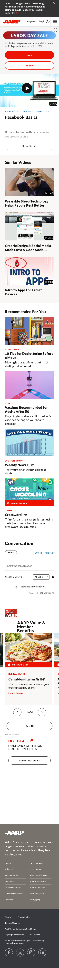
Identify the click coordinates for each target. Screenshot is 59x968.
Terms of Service (12, 923)
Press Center (35, 869)
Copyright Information (14, 934)
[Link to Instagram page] (31, 952)
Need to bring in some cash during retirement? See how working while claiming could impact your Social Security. (25, 8)
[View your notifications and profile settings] (52, 577)
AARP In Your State (38, 881)
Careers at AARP (37, 863)
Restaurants (17, 674)
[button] (17, 712)
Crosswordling (16, 515)
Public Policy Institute (14, 893)
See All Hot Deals (29, 760)
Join (29, 54)
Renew (29, 65)
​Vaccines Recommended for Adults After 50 (26, 409)
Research (9, 899)
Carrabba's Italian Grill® (26, 679)
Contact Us (10, 881)
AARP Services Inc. (13, 887)
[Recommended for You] (29, 331)
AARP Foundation (37, 887)
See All (30, 726)
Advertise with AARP (39, 875)
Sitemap (8, 917)
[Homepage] (11, 21)
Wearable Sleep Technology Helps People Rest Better (26, 203)
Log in (38, 552)
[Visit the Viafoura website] (47, 593)
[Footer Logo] (29, 832)
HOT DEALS (18, 741)
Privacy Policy (24, 917)
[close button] (55, 30)
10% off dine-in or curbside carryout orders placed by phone (28, 686)
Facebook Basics (21, 117)
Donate (8, 863)
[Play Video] (26, 88)
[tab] (13, 577)
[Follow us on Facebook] (9, 952)
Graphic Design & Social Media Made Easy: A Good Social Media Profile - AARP (28, 250)
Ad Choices (35, 934)
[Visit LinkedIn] (42, 952)
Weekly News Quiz (19, 465)
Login (42, 21)
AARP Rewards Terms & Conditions (20, 929)
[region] (29, 571)
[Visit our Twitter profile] (20, 952)
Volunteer (9, 869)
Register (32, 21)
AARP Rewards (11, 875)
